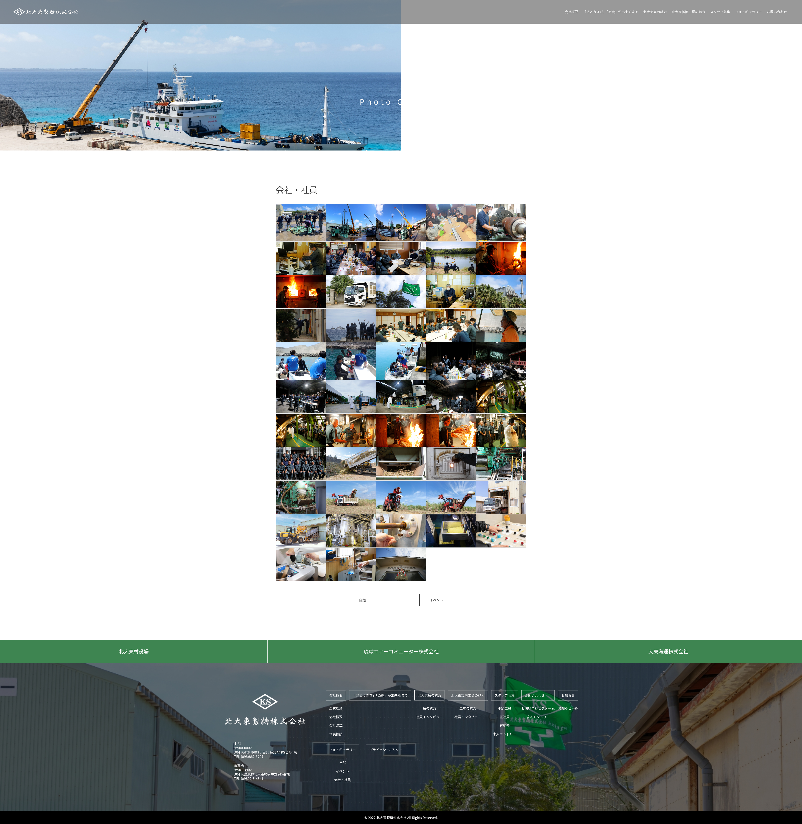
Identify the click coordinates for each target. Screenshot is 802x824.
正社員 (505, 716)
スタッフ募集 (720, 11)
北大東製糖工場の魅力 (688, 11)
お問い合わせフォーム (538, 708)
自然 (362, 599)
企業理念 (336, 708)
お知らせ (568, 695)
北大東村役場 (134, 651)
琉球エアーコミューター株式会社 (401, 651)
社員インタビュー (429, 716)
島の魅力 (429, 708)
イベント (436, 599)
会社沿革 (336, 725)
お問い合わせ (777, 11)
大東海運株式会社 (668, 651)
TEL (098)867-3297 (248, 756)
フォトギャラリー (748, 11)
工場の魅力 (467, 708)
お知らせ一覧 (568, 708)
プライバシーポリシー (386, 749)
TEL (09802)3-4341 (248, 778)
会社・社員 (342, 779)
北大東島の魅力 (655, 11)
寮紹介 (505, 725)
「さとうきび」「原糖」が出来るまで (610, 11)
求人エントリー (504, 733)
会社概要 (571, 11)
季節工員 (504, 708)
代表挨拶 (336, 733)
